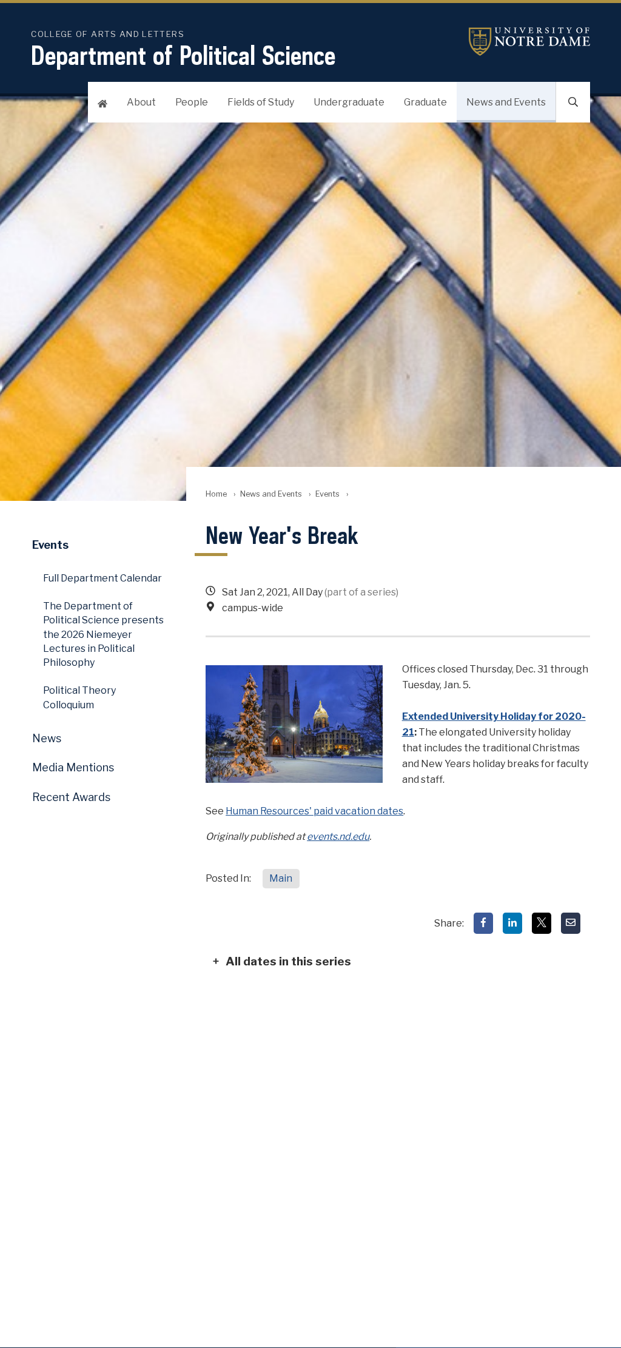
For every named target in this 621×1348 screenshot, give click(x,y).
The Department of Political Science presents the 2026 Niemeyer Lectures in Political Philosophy (103, 634)
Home (216, 493)
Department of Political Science (183, 55)
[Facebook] (483, 923)
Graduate (425, 102)
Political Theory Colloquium (79, 697)
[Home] (102, 102)
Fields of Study (260, 102)
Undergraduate (349, 102)
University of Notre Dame (529, 41)
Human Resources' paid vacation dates (314, 811)
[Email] (570, 923)
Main (280, 878)
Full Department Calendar (102, 578)
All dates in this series (288, 961)
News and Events (506, 102)
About (141, 102)
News (46, 738)
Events (327, 493)
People (191, 102)
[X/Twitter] (541, 923)
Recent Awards (71, 797)
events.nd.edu (338, 836)
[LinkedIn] (512, 923)
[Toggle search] (573, 102)
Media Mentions (73, 767)
